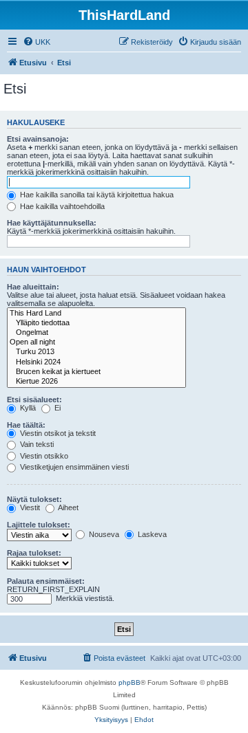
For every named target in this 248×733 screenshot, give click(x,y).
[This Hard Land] (96, 313)
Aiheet (67, 507)
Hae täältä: (26, 425)
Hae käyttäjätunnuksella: (51, 223)
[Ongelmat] (96, 333)
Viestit (29, 507)
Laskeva (151, 534)
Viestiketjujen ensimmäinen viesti (73, 467)
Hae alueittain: (33, 287)
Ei (56, 408)
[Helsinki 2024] (96, 362)
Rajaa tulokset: (34, 553)
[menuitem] (36, 42)
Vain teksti (36, 444)
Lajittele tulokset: (38, 525)
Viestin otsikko (43, 456)
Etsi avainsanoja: (38, 139)
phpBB (129, 682)
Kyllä (27, 408)
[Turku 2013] (96, 352)
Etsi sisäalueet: (34, 399)
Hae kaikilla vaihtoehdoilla (61, 206)
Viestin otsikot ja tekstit (57, 433)
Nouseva (103, 534)
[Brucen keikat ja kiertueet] (96, 372)
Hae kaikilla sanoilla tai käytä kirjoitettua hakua (96, 194)
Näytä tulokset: (34, 499)
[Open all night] (96, 342)
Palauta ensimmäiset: (46, 581)
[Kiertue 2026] (96, 381)
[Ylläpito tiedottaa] (96, 323)
